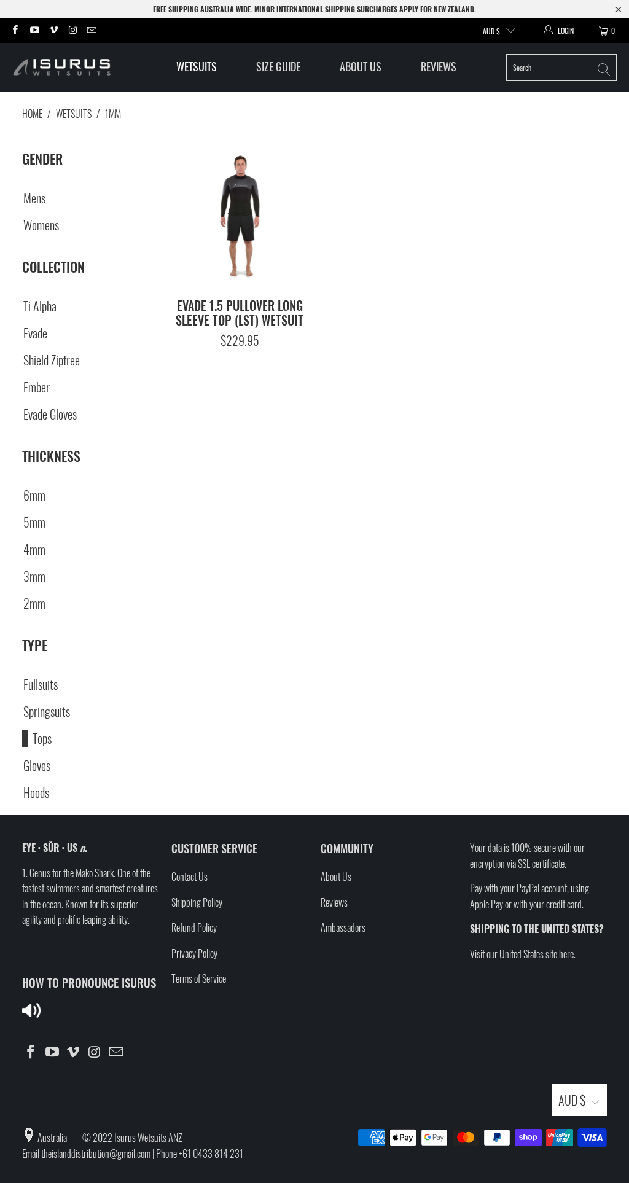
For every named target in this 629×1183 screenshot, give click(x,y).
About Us (360, 66)
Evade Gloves (50, 414)
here (566, 954)
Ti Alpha (40, 305)
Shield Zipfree (51, 360)
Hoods (36, 792)
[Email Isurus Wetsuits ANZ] (91, 30)
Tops (42, 738)
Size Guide (278, 66)
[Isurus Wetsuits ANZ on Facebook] (14, 30)
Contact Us (189, 876)
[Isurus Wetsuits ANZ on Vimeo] (53, 30)
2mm (34, 603)
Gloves (36, 765)
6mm (34, 495)
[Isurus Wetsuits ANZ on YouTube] (33, 30)
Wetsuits (196, 66)
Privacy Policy (194, 953)
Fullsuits (40, 684)
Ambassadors (343, 927)
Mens (34, 197)
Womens (41, 224)
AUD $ (491, 31)
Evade (35, 333)
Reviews (438, 66)
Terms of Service (198, 978)
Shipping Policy (196, 902)
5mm (34, 522)
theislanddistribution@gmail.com (95, 1153)
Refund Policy (194, 927)
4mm (34, 549)
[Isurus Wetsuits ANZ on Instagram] (72, 30)
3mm (34, 576)
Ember (36, 387)
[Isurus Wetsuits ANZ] (69, 67)
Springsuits (46, 711)
